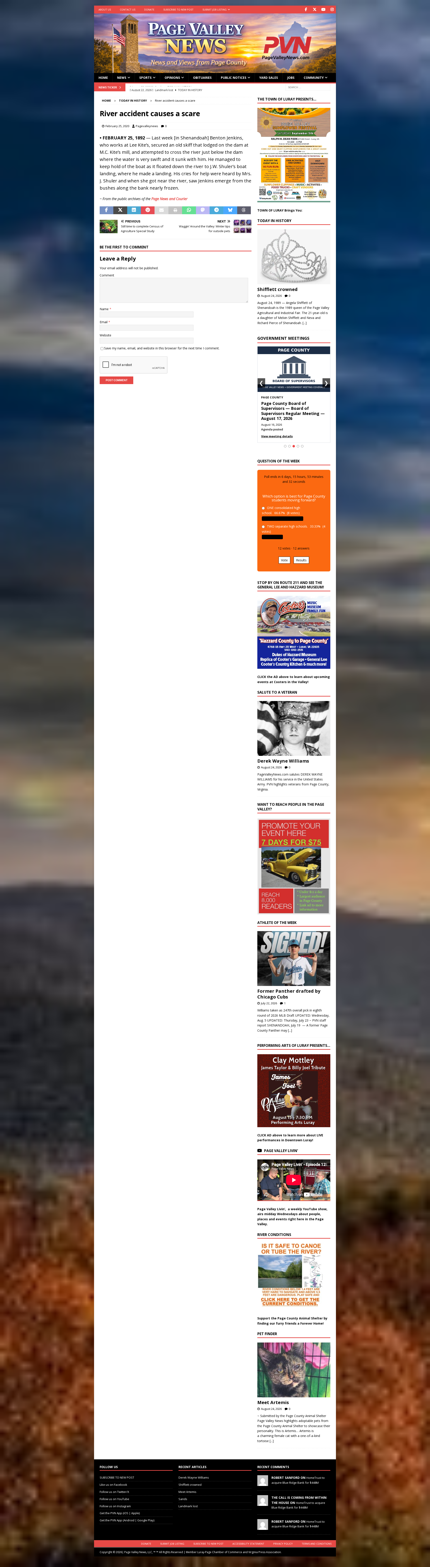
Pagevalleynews (147, 126)
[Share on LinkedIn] (134, 210)
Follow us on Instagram (115, 1501)
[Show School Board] (298, 441)
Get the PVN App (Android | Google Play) (127, 1515)
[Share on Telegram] (216, 210)
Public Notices (233, 77)
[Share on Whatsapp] (189, 210)
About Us (105, 9)
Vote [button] (284, 555)
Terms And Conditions (316, 1538)
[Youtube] (323, 9)
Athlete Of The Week (277, 917)
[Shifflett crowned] (293, 256)
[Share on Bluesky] (230, 210)
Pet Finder (267, 1328)
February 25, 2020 (117, 126)
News (121, 77)
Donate (149, 9)
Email (104, 322)
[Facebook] (306, 9)
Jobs (291, 77)
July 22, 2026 (269, 998)
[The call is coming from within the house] (262, 1498)
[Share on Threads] (244, 210)
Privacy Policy (283, 1538)
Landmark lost (188, 1501)
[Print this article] (175, 210)
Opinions (172, 77)
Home (103, 77)
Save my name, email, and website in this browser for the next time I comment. (161, 348)
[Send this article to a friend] (161, 210)
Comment (107, 275)
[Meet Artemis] (293, 1365)
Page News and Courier (169, 198)
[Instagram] (332, 9)
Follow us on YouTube (114, 1494)
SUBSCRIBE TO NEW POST (178, 9)
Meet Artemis (273, 1397)
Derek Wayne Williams (283, 756)
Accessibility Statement (248, 1538)
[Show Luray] (285, 441)
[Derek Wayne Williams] (293, 723)
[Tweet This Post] (120, 210)
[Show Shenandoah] (289, 441)
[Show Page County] (293, 441)
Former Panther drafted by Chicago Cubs (288, 989)
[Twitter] (314, 9)
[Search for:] (308, 87)
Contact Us (127, 9)
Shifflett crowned (277, 289)
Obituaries (202, 77)
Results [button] (301, 555)
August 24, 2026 (271, 296)
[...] (305, 323)
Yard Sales (268, 77)
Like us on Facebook (113, 1480)
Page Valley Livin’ (281, 1145)
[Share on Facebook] (106, 210)
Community (314, 77)
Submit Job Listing (214, 9)
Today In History (274, 220)
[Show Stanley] (302, 441)
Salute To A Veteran (277, 687)
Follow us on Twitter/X (114, 1487)
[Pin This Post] (148, 210)
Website (105, 335)
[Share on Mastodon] (203, 210)
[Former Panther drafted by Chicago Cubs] (293, 953)
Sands (182, 1494)
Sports (145, 77)
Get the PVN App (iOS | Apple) (120, 1508)
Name (105, 309)
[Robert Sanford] (262, 1479)
